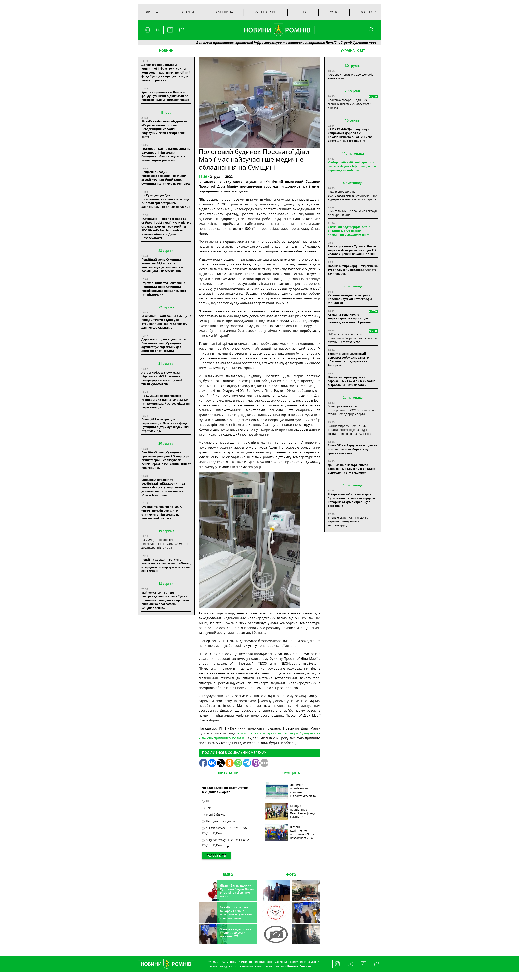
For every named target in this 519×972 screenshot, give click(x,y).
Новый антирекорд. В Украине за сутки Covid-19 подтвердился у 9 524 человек (353, 270)
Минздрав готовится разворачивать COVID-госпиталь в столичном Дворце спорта (352, 410)
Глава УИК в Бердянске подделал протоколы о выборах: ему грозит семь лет (352, 449)
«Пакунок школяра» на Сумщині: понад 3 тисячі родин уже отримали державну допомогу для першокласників (166, 321)
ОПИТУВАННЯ (228, 773)
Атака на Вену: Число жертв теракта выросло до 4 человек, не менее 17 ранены (349, 318)
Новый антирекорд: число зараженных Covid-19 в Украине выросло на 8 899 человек (351, 381)
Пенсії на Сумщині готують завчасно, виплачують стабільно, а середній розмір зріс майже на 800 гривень (166, 565)
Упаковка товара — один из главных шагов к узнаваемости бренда (349, 104)
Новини (187, 12)
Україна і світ (266, 12)
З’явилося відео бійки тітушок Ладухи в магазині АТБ (235, 932)
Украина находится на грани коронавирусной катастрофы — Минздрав (351, 299)
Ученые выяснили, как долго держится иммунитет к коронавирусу (348, 521)
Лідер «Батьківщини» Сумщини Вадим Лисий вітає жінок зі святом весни (237, 890)
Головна (150, 12)
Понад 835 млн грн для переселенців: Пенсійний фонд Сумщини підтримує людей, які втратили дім (165, 425)
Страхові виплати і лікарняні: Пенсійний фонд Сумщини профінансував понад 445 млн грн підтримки (163, 288)
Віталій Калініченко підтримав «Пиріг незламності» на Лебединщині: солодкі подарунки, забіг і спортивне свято (164, 129)
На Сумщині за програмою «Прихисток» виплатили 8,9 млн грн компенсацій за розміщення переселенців (165, 401)
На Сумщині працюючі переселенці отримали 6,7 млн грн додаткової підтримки (165, 543)
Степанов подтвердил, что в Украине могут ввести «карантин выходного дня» (349, 230)
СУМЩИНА (291, 773)
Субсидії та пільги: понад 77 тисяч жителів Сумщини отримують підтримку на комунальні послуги (162, 512)
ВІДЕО (228, 874)
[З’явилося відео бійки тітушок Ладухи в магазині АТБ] (306, 912)
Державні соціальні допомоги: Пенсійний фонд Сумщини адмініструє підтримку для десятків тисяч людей (164, 345)
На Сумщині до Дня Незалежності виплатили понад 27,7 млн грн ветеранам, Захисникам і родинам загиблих (165, 201)
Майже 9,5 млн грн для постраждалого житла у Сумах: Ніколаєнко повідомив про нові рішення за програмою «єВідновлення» (165, 600)
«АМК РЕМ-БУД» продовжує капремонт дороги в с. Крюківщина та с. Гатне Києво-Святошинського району (351, 135)
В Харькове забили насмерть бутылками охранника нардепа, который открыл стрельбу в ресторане (352, 500)
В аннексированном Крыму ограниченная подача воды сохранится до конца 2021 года (349, 430)
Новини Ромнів (298, 966)
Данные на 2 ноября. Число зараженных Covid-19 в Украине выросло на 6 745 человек (351, 468)
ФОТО (291, 874)
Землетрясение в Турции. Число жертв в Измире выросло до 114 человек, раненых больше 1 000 (352, 250)
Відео (303, 12)
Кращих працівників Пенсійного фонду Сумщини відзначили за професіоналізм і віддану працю (165, 96)
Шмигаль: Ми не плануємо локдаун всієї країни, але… (352, 213)
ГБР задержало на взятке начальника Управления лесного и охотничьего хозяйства (352, 338)
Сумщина (224, 12)
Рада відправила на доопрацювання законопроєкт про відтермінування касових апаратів (352, 195)
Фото (334, 12)
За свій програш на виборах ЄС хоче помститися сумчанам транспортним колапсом (236, 914)
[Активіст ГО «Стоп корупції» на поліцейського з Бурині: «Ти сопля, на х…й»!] (276, 934)
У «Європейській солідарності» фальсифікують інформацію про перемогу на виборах (352, 166)
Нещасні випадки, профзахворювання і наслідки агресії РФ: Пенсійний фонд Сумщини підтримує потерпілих (165, 177)
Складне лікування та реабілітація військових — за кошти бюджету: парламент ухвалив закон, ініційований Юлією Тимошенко (163, 487)
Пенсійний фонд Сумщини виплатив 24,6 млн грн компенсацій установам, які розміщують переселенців (162, 265)
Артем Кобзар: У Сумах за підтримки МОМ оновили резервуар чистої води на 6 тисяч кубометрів (161, 378)
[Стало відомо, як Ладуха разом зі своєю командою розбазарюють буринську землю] (276, 890)
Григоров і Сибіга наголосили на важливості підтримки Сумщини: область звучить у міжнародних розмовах (165, 154)
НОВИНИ (166, 50)
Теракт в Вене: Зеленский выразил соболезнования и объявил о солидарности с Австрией (348, 359)
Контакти (368, 12)
